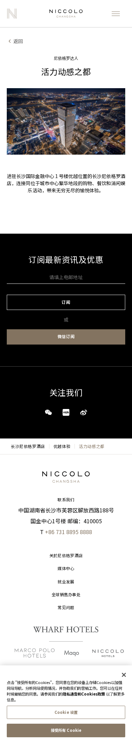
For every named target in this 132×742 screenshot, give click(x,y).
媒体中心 (66, 568)
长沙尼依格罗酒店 (28, 446)
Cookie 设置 (66, 712)
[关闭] (123, 674)
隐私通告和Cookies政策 (84, 694)
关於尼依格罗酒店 (66, 555)
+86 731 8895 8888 (68, 532)
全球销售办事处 (66, 594)
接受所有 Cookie (66, 730)
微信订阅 (66, 336)
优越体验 (61, 446)
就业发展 (66, 581)
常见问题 (66, 607)
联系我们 (66, 499)
